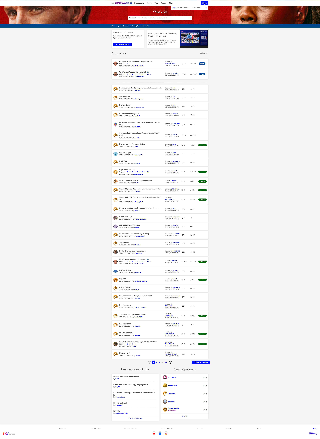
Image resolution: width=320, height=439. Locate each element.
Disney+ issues (125, 105)
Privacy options (63, 428)
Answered (202, 145)
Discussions (139, 3)
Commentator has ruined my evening (134, 234)
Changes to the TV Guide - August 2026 (135, 61)
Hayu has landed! (126, 170)
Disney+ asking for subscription (132, 144)
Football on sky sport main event (132, 251)
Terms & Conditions (96, 428)
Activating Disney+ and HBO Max (132, 314)
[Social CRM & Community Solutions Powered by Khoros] (313, 433)
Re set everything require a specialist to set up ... (138, 208)
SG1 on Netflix (125, 270)
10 (148, 74)
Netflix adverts (125, 305)
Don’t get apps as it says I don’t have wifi (135, 296)
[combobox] (164, 18)
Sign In (204, 3)
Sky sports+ (124, 242)
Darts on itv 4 (124, 353)
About (163, 3)
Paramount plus (125, 217)
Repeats (122, 279)
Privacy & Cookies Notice (130, 428)
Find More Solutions (135, 418)
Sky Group (258, 428)
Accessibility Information (167, 428)
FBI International (126, 333)
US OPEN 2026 (125, 287)
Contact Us (229, 428)
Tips (156, 3)
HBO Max (123, 161)
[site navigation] (113, 3)
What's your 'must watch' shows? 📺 (134, 72)
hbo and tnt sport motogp (129, 225)
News (149, 3)
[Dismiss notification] (206, 7)
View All (184, 416)
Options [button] (202, 53)
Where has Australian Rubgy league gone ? (136, 180)
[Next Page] (170, 362)
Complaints (200, 428)
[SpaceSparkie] (171, 411)
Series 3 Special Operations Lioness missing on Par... (140, 189)
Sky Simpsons (125, 96)
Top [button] (316, 428)
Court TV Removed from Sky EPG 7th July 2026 (138, 342)
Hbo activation (125, 324)
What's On (160, 11)
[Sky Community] (123, 3)
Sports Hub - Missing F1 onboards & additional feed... (140, 197)
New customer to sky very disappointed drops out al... (140, 88)
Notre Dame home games (129, 114)
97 (166, 362)
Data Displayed (125, 153)
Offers (170, 3)
